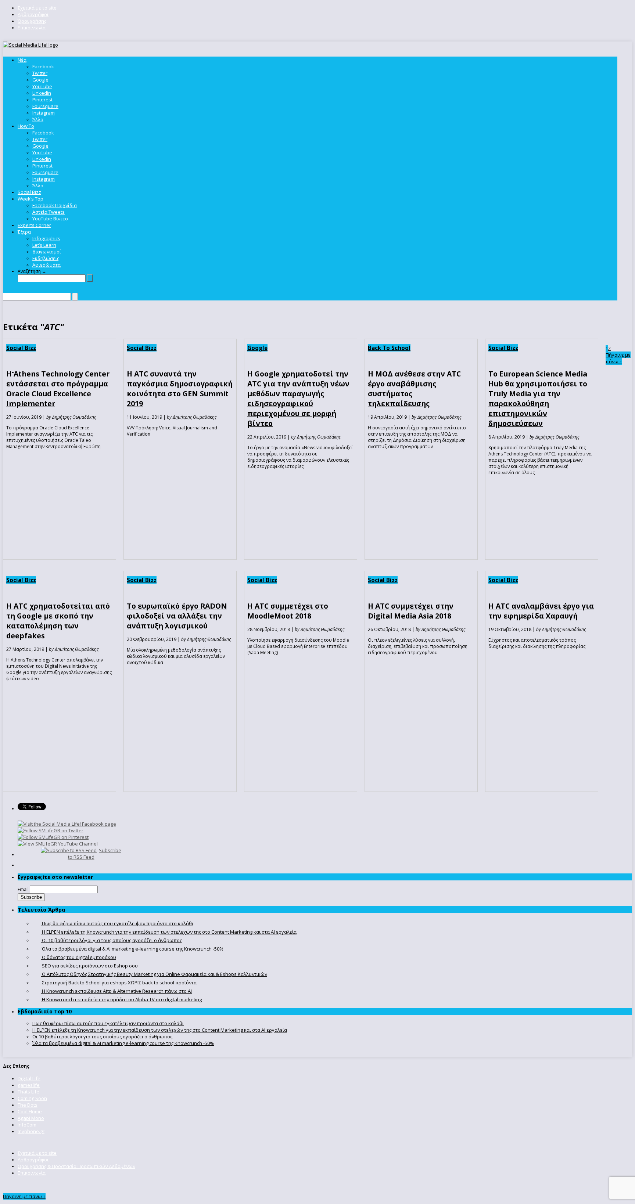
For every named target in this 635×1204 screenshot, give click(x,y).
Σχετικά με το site (37, 7)
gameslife (29, 1085)
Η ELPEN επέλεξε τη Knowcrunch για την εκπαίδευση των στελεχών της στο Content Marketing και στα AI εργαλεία (159, 1030)
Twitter (39, 73)
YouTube (42, 86)
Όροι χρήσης (32, 21)
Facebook (43, 66)
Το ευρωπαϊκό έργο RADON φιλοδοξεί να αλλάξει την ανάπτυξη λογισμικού (177, 616)
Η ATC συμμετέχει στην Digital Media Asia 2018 (410, 611)
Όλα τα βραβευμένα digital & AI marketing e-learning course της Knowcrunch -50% (123, 1043)
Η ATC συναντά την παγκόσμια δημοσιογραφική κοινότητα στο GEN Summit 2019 (180, 388)
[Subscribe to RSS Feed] (69, 850)
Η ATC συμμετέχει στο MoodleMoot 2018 (287, 611)
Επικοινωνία (32, 27)
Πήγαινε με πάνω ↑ (618, 358)
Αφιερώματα (46, 265)
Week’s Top (30, 198)
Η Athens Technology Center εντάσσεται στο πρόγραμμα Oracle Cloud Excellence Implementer (58, 388)
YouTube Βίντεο (50, 218)
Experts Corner (34, 225)
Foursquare (45, 106)
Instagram (43, 112)
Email (23, 889)
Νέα (22, 60)
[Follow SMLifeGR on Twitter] (50, 830)
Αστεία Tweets (48, 212)
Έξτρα (24, 231)
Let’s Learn (44, 245)
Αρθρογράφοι (33, 14)
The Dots (27, 1105)
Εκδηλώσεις (45, 258)
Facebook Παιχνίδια (54, 205)
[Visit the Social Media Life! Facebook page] (67, 824)
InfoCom (27, 1124)
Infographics (46, 238)
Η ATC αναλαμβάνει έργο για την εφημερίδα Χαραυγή (541, 611)
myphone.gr (31, 1131)
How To (26, 126)
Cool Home (30, 1111)
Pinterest (42, 99)
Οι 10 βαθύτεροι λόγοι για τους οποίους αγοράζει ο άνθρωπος (102, 1036)
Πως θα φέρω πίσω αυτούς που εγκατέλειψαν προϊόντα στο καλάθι (108, 1023)
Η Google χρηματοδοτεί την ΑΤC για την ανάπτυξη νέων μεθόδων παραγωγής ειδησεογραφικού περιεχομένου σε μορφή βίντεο (298, 398)
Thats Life (28, 1091)
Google (40, 79)
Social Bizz (29, 192)
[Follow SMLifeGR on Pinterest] (53, 837)
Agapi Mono (31, 1118)
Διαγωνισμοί (46, 251)
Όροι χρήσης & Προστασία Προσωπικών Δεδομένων (76, 1166)
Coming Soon (32, 1098)
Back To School (389, 348)
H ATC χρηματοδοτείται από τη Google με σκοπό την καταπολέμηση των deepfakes (58, 621)
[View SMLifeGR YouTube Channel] (58, 843)
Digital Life (29, 1078)
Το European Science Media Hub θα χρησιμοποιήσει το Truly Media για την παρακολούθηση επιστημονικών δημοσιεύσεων (537, 398)
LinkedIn (41, 93)
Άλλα (37, 119)
